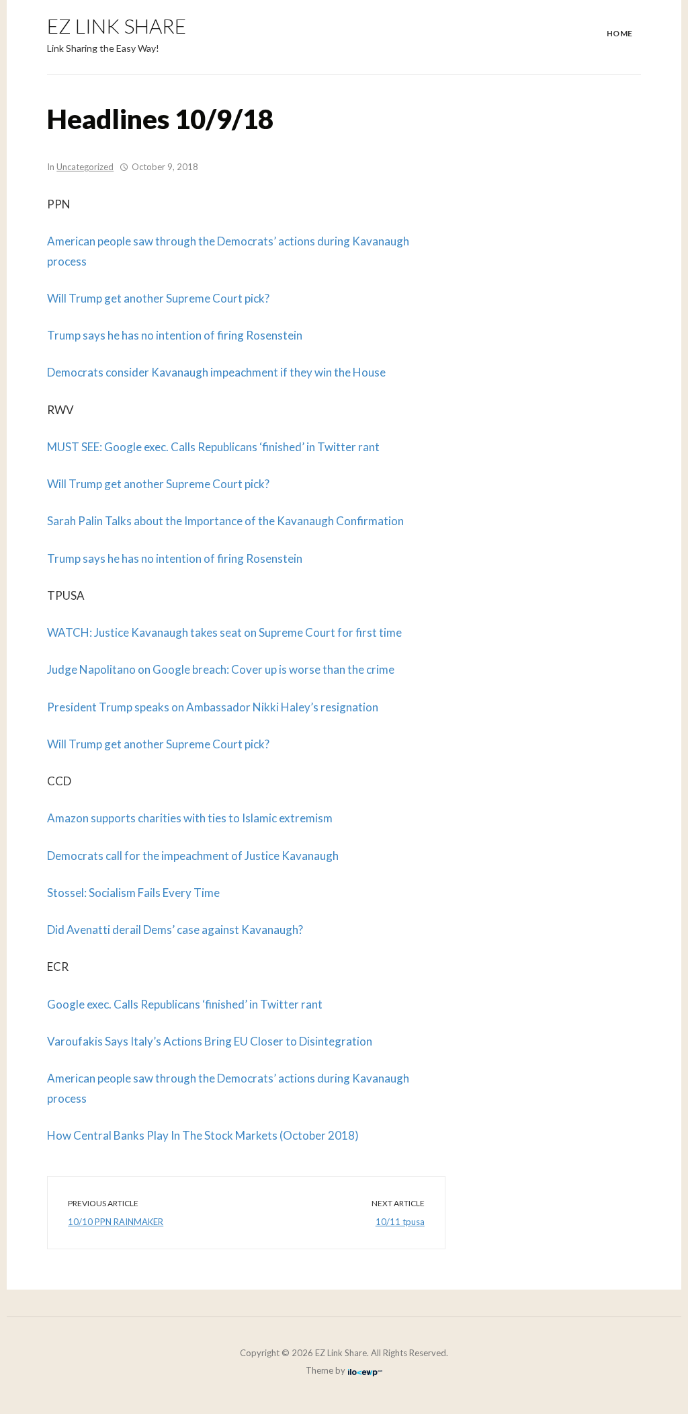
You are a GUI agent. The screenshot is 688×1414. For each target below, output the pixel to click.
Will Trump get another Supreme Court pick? (158, 298)
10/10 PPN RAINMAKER (115, 1221)
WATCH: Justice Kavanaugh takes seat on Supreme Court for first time (224, 632)
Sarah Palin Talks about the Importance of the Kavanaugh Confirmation (225, 521)
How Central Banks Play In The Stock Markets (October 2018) (203, 1135)
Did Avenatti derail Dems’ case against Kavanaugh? (175, 929)
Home (620, 33)
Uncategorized (85, 166)
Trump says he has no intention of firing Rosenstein (174, 335)
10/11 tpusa (400, 1221)
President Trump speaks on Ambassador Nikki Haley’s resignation (212, 707)
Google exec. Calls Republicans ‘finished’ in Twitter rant (184, 1004)
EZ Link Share (116, 25)
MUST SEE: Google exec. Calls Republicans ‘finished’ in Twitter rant (213, 447)
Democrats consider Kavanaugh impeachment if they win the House (216, 372)
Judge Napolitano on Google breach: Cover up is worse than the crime (220, 669)
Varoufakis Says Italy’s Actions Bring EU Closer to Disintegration (209, 1041)
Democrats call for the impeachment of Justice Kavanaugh (193, 856)
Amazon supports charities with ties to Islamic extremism (190, 818)
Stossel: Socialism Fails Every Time (133, 893)
